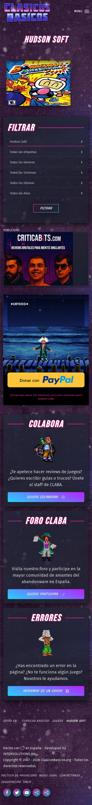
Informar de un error (43, 691)
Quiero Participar (43, 594)
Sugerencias (11, 781)
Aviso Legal (48, 775)
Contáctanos (69, 775)
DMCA (27, 781)
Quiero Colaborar (43, 497)
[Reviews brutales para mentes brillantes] (38, 259)
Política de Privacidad (19, 775)
